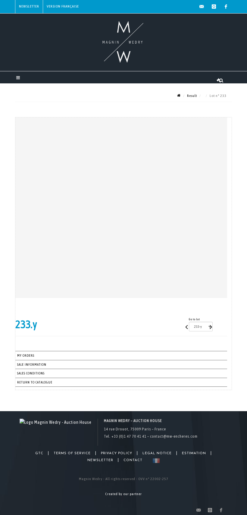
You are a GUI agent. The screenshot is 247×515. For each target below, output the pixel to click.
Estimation (194, 453)
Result (192, 96)
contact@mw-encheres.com (174, 436)
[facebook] (226, 6)
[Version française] (155, 460)
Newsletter (29, 6)
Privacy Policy (116, 453)
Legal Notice (157, 453)
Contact (133, 460)
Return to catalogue (34, 382)
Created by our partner (123, 494)
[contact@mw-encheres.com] (202, 6)
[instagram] (214, 6)
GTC (39, 453)
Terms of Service (72, 453)
